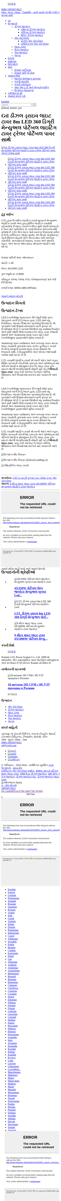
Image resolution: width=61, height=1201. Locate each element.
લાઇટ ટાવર (20, 46)
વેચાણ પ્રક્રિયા (22, 70)
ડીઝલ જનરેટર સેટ (26, 776)
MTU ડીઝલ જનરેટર (32, 35)
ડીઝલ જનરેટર (22, 26)
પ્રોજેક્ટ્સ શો (15, 93)
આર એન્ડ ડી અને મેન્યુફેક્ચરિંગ (31, 87)
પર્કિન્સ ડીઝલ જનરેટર (33, 32)
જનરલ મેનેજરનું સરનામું (27, 78)
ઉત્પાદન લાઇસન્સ (24, 90)
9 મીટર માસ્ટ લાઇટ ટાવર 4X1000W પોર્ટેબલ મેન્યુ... (30, 637)
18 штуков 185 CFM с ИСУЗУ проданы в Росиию (29, 686)
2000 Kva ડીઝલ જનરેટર (33, 773)
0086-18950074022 (11, 742)
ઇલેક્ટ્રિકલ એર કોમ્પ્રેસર (35, 44)
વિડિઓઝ (13, 64)
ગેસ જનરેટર (20, 52)
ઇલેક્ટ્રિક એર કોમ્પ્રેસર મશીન (17, 771)
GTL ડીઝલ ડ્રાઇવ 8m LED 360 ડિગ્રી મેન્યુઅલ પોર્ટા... (32, 615)
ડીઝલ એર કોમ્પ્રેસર (32, 41)
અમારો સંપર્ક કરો (17, 96)
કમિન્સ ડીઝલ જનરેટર (33, 29)
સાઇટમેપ (17, 768)
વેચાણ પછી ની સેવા (24, 73)
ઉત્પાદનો (12, 23)
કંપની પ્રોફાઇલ (22, 84)
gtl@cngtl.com (8, 745)
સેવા (10, 67)
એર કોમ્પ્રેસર (21, 38)
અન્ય (17, 55)
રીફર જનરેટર (21, 49)
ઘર (9, 20)
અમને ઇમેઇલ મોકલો (12, 296)
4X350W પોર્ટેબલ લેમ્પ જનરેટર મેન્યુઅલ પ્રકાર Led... (30, 591)
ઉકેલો (11, 58)
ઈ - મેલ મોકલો (9, 785)
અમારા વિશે (14, 75)
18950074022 (8, 788)
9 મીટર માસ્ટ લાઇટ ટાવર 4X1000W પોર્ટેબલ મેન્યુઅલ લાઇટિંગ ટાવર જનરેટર (28, 485)
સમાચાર (12, 61)
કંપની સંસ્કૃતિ (21, 81)
